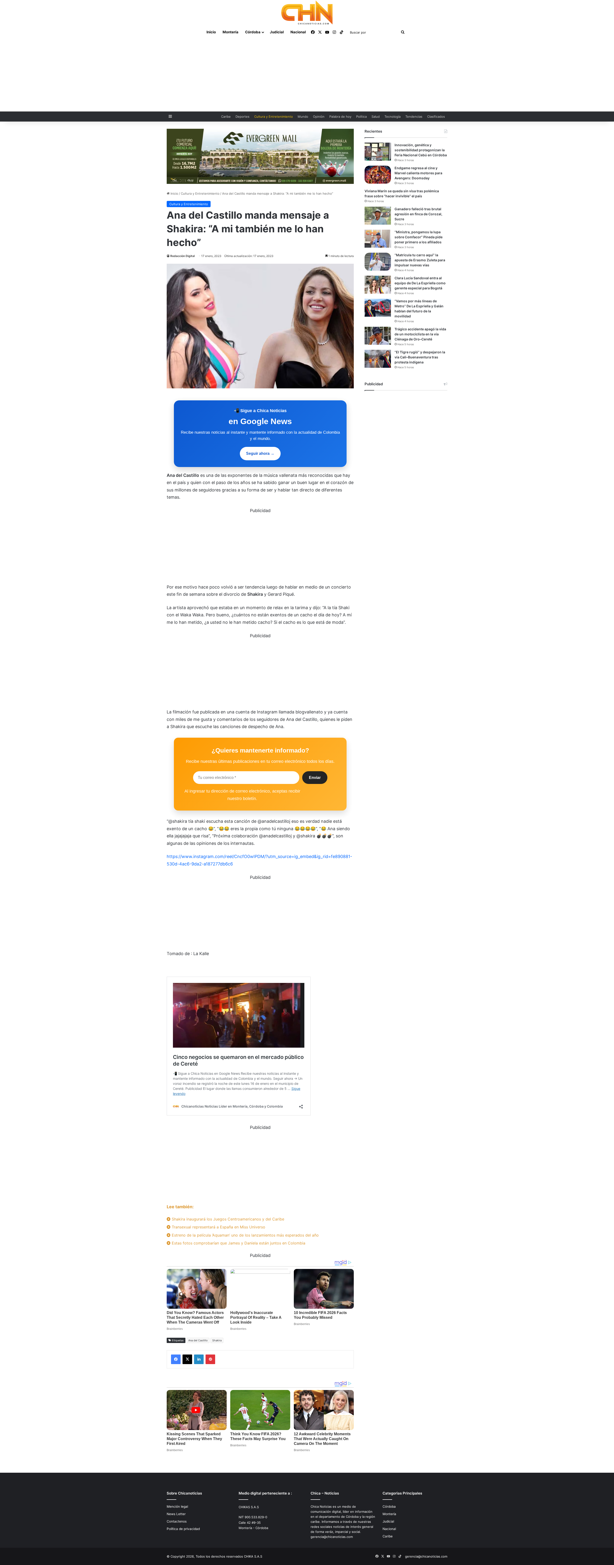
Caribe (226, 116)
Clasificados (436, 116)
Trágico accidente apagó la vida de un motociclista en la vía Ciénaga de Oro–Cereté (420, 334)
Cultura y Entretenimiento (273, 116)
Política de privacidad (183, 1529)
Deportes (242, 116)
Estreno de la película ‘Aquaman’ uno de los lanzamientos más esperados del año (245, 1235)
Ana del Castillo (198, 1340)
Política (361, 116)
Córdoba (252, 32)
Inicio (211, 32)
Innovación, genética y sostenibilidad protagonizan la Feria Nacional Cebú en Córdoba (421, 150)
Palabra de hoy (340, 116)
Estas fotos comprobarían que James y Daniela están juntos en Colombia (238, 1243)
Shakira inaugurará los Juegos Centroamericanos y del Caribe (227, 1219)
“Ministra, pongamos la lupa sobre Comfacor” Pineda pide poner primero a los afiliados (419, 237)
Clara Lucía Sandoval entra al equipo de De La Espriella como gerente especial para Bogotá (420, 283)
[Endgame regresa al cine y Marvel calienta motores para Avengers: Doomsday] (378, 175)
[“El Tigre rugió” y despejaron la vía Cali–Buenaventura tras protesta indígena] (378, 359)
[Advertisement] (307, 75)
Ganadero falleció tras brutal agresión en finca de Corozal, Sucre (418, 214)
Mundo (303, 116)
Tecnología (392, 116)
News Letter (176, 1514)
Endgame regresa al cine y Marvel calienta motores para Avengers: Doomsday (418, 173)
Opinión (319, 116)
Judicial (277, 32)
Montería (230, 32)
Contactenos (177, 1521)
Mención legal (177, 1506)
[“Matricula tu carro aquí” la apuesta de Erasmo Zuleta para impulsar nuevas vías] (378, 262)
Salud (376, 116)
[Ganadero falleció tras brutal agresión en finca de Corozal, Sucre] (378, 216)
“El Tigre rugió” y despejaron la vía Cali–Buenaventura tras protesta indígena (420, 357)
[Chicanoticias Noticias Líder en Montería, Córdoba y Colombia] (307, 12)
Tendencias (413, 116)
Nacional (298, 32)
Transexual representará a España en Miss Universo (218, 1227)
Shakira (217, 1340)
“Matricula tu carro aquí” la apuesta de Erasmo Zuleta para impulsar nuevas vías (420, 260)
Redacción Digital (182, 256)
